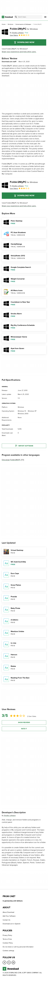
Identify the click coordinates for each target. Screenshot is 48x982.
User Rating (14, 35)
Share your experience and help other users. (19, 52)
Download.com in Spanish (11, 924)
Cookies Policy (8, 943)
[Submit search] (16, 17)
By (17, 33)
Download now (25, 42)
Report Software (25, 446)
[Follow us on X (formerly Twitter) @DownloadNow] (9, 962)
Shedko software (10, 816)
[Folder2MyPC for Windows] (5, 32)
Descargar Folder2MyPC (11, 460)
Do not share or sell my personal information (18, 947)
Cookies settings (8, 951)
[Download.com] (7, 17)
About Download (8, 912)
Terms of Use (7, 939)
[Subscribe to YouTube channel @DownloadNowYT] (13, 962)
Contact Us (6, 920)
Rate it (24, 729)
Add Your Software (9, 916)
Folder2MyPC (24, 28)
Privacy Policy (7, 935)
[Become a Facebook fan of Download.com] (4, 962)
